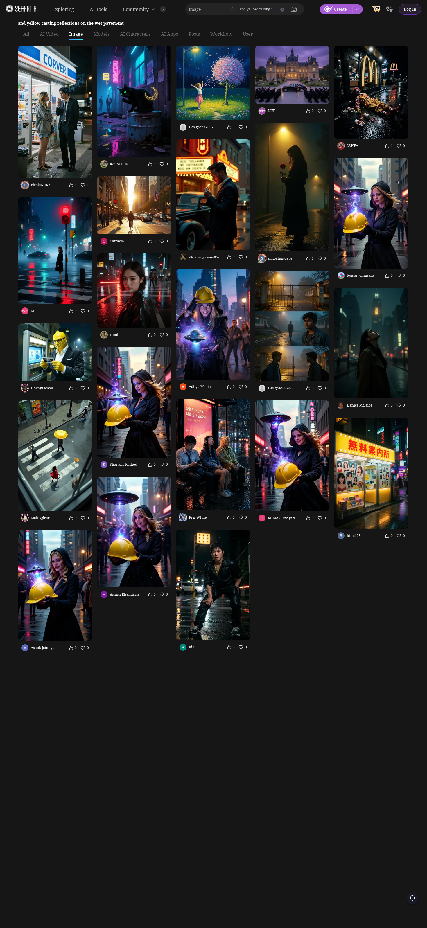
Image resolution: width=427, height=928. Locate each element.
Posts (194, 34)
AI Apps (169, 34)
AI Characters (135, 34)
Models (102, 34)
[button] (294, 9)
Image (76, 34)
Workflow (221, 34)
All (26, 34)
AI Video (49, 34)
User (248, 34)
